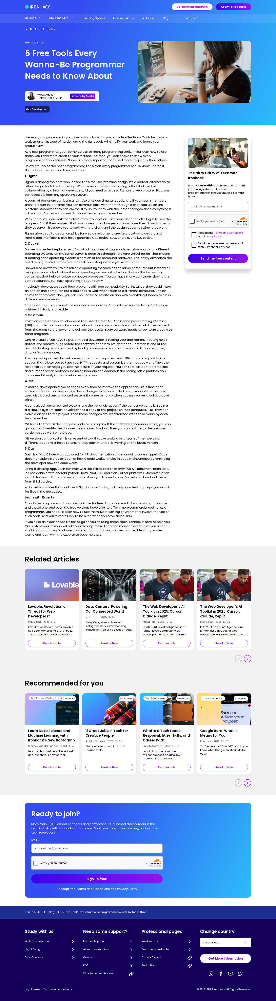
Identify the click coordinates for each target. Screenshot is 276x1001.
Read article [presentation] (52, 643)
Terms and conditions (57, 989)
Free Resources (123, 18)
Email (36, 840)
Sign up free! (97, 879)
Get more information (192, 7)
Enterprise (191, 18)
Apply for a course (233, 7)
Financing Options (93, 18)
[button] (32, 18)
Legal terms (32, 989)
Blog (166, 18)
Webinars (148, 18)
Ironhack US (32, 912)
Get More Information (225, 958)
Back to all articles (42, 29)
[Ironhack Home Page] (37, 7)
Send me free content (218, 258)
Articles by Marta (83, 96)
